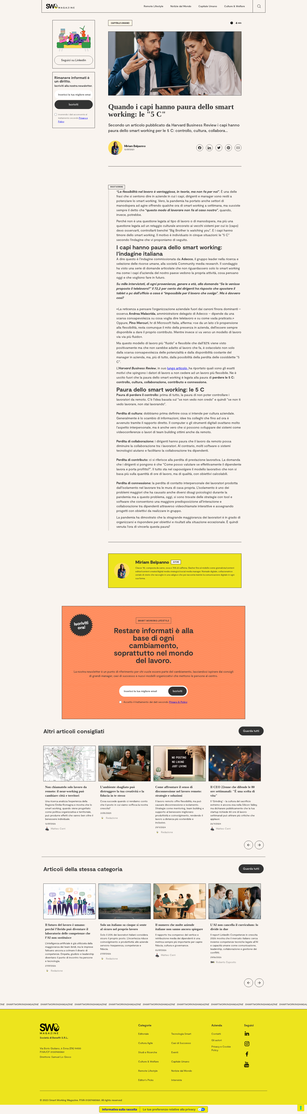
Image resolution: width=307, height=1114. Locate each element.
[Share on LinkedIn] (209, 148)
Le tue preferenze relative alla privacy (169, 1109)
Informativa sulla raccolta (119, 1109)
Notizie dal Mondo (180, 6)
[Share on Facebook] (199, 148)
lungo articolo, (178, 368)
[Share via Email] (238, 148)
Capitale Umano (207, 6)
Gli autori (216, 1040)
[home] (64, 6)
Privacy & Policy (178, 701)
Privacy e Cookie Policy (221, 1048)
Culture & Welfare (234, 6)
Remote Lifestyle (153, 6)
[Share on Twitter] (219, 148)
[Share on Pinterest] (228, 148)
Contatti (216, 1033)
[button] (248, 845)
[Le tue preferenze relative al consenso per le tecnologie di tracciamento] (300, 1107)
